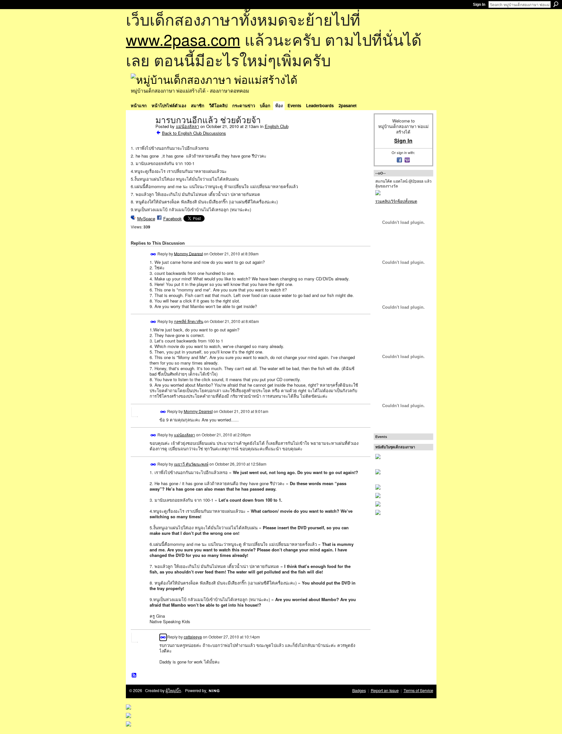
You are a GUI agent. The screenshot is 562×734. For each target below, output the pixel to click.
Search (555, 4)
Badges (359, 690)
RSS (134, 675)
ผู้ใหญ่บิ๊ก (173, 690)
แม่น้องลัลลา (187, 126)
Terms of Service (418, 690)
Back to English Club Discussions (194, 133)
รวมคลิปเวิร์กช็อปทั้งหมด (396, 201)
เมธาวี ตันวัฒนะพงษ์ (191, 464)
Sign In (479, 4)
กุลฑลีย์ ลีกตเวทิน (188, 321)
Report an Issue (385, 690)
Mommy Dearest (188, 253)
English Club (276, 126)
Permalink (153, 254)
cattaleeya (193, 636)
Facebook (172, 218)
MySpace (146, 218)
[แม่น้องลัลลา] (141, 133)
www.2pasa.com (183, 39)
